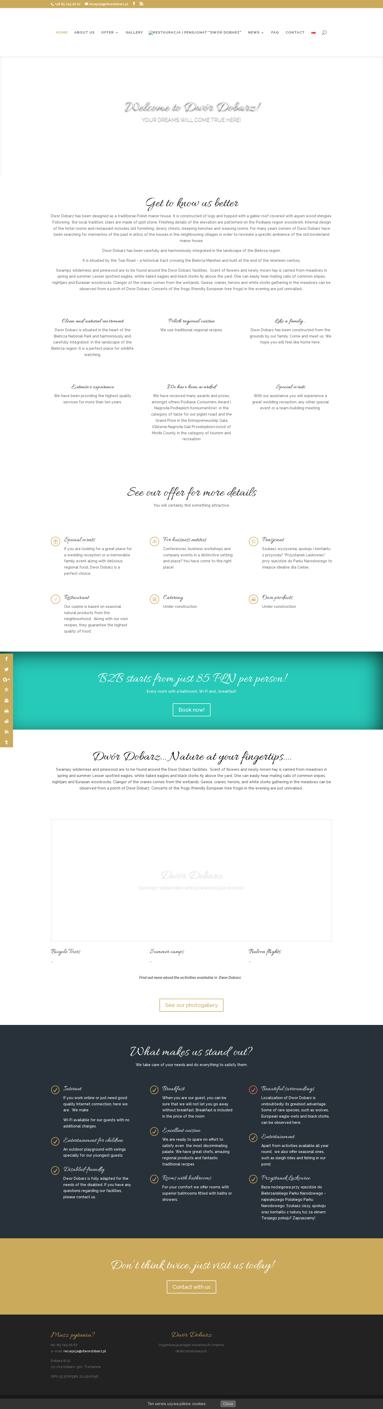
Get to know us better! (191, 134)
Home (62, 32)
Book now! (191, 710)
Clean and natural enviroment (92, 321)
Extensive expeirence (92, 387)
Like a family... (290, 321)
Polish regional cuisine (191, 321)
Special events (290, 387)
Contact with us (191, 1287)
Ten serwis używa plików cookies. (176, 1404)
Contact (295, 32)
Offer (107, 32)
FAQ (275, 32)
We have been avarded (191, 387)
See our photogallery (191, 1005)
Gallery (134, 32)
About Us (84, 32)
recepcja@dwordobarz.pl (85, 1351)
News (254, 32)
